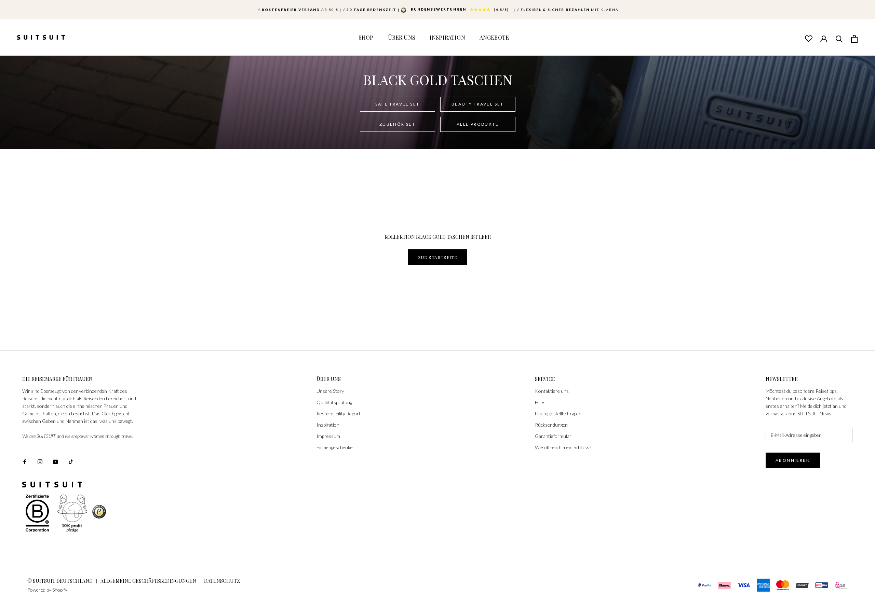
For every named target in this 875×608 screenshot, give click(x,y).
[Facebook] (24, 461)
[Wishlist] (808, 38)
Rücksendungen (551, 425)
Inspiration (447, 37)
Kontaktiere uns (552, 391)
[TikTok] (70, 461)
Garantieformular (553, 436)
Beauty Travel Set (478, 104)
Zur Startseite (437, 257)
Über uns (401, 37)
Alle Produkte (478, 124)
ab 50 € (298, 10)
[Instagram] (40, 461)
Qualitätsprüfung (334, 402)
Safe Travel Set (397, 104)
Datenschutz (222, 581)
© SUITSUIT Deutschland (60, 581)
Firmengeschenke (335, 447)
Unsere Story (330, 391)
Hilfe (539, 402)
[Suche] (839, 38)
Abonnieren (793, 460)
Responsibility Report (339, 413)
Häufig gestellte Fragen (558, 413)
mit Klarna (568, 10)
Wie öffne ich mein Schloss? (563, 447)
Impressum (328, 436)
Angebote (494, 37)
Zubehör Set (397, 124)
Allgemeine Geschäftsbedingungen (148, 581)
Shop (366, 37)
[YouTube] (55, 461)
